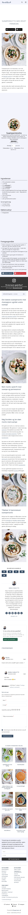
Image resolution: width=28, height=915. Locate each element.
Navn (4, 700)
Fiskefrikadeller (20, 764)
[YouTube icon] (18, 613)
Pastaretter (17, 879)
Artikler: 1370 (14, 616)
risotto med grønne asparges (9, 434)
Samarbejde (5, 895)
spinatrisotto (22, 465)
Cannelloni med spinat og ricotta (7, 809)
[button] (11, 141)
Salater (4, 873)
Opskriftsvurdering (6, 710)
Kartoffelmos (7, 830)
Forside (4, 887)
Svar (24, 659)
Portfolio (4, 894)
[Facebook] (4, 571)
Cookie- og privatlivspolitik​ (10, 897)
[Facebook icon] (6, 613)
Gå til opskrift (11, 29)
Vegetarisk (5, 874)
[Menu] (25, 2)
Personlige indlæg (19, 877)
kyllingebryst (9, 520)
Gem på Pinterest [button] (21, 273)
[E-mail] (4, 575)
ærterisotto (5, 459)
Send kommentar (7, 736)
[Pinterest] (16, 571)
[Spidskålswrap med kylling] (7, 755)
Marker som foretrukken (10, 639)
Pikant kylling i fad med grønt (20, 809)
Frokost (4, 871)
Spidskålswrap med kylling (7, 765)
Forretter (17, 875)
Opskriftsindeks (6, 888)
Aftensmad (5, 876)
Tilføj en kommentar (8, 716)
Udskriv (20, 29)
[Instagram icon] (12, 613)
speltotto (4, 430)
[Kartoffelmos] (7, 820)
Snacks (16, 874)
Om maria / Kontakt (7, 892)
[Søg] (21, 2)
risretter (16, 471)
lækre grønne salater (19, 520)
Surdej (3, 879)
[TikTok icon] (21, 613)
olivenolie (7, 185)
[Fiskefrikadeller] (20, 755)
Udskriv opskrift (8, 273)
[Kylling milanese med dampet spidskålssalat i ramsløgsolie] (7, 776)
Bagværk (4, 881)
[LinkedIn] (22, 571)
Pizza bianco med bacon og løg (21, 831)
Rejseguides (5, 890)
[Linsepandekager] (20, 776)
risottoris (8, 187)
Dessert (4, 878)
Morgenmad (5, 869)
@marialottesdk (17, 288)
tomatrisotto (5, 438)
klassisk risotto (7, 76)
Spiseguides (17, 880)
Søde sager (17, 869)
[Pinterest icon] (15, 613)
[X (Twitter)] (10, 571)
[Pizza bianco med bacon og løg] (20, 820)
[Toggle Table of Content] (23, 294)
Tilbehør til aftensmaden (18, 872)
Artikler (16, 882)
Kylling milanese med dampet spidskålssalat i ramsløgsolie (7, 787)
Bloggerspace (16, 910)
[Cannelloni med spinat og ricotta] (7, 799)
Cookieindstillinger (6, 899)
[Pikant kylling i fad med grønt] (20, 799)
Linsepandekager (21, 786)
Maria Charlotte (13, 672)
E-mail (5, 705)
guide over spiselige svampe (9, 316)
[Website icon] (9, 613)
